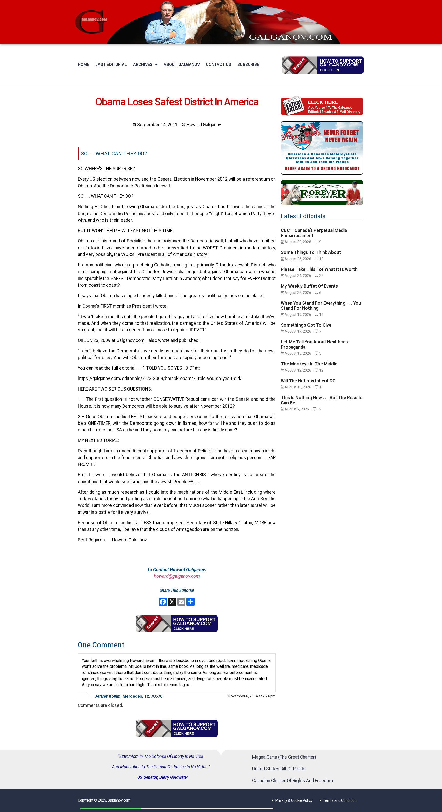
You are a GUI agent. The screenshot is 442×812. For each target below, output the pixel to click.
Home (83, 64)
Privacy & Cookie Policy (293, 800)
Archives (142, 64)
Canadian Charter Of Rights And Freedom (292, 780)
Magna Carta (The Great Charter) (284, 757)
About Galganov (182, 64)
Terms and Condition (340, 800)
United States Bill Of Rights (279, 768)
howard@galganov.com (177, 576)
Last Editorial (111, 64)
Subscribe (248, 64)
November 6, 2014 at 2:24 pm (252, 696)
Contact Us (218, 64)
